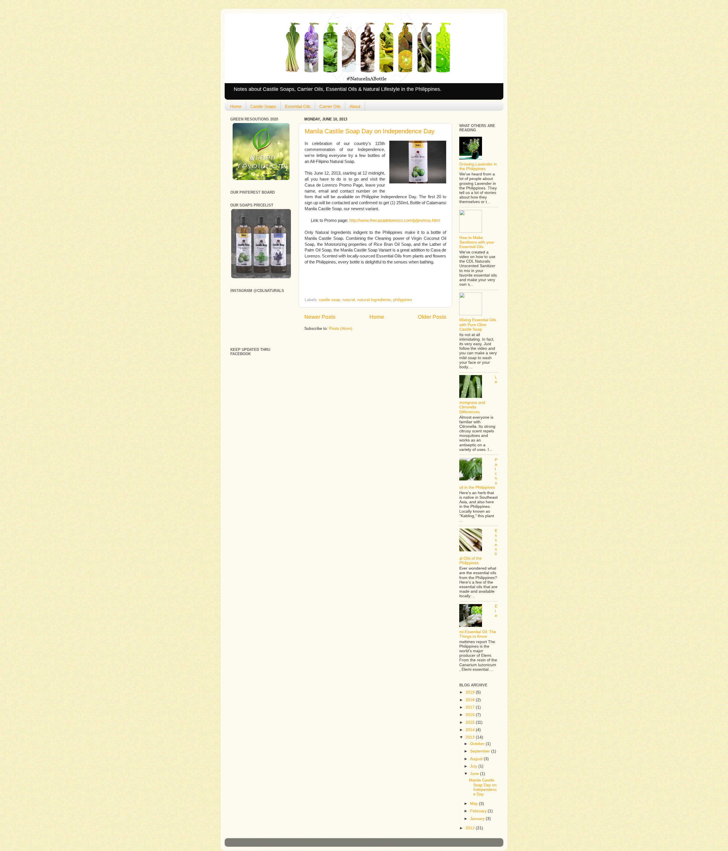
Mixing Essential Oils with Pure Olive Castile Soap (477, 324)
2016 (471, 715)
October (478, 744)
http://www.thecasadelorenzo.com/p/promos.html (394, 220)
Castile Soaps (263, 106)
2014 (471, 730)
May (474, 803)
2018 (471, 700)
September (480, 751)
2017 (471, 707)
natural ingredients (374, 300)
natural (348, 300)
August (477, 759)
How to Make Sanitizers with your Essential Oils (476, 242)
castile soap (329, 300)
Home (235, 106)
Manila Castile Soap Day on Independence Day (370, 131)
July (474, 766)
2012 (471, 828)
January (478, 819)
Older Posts (432, 317)
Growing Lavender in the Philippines (478, 166)
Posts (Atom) (340, 328)
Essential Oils (298, 106)
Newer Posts (320, 317)
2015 (471, 722)
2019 (471, 692)
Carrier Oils (330, 106)
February (479, 811)
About (354, 106)
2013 (471, 737)
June (475, 774)
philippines (402, 300)
